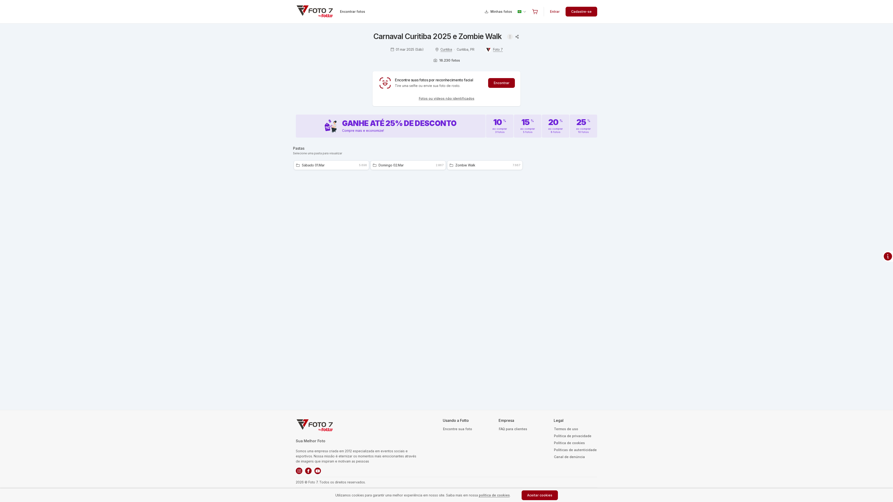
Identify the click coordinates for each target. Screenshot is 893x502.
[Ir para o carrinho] (535, 12)
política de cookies (494, 495)
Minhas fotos (501, 11)
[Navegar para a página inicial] (318, 12)
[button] (535, 12)
